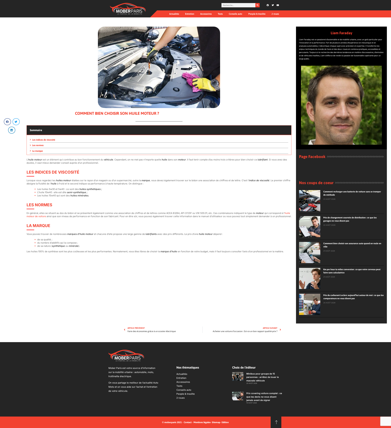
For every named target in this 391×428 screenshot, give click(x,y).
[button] (7, 121)
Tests (220, 14)
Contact (188, 422)
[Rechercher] (257, 5)
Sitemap (216, 422)
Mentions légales (202, 422)
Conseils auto (235, 14)
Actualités (174, 14)
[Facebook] (268, 5)
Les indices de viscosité (43, 139)
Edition (225, 422)
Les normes (38, 145)
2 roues (275, 14)
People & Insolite (256, 14)
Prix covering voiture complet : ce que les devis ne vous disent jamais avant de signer (264, 396)
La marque (37, 151)
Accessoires (206, 14)
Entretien (189, 14)
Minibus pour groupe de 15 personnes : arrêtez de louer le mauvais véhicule (262, 377)
